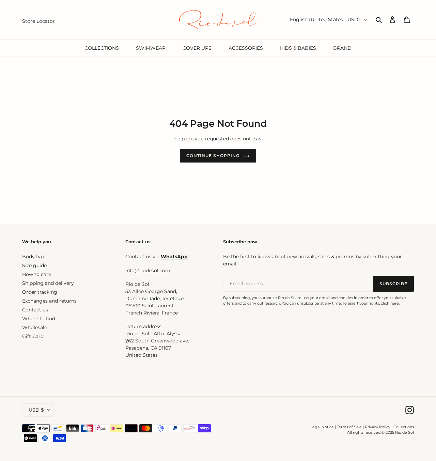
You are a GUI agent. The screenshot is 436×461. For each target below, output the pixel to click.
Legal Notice (322, 427)
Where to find (38, 319)
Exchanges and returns (49, 301)
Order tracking (39, 292)
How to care (36, 274)
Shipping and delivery (48, 283)
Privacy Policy (378, 427)
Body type (34, 256)
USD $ (36, 410)
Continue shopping (212, 155)
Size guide (34, 265)
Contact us (35, 310)
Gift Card (33, 336)
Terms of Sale (349, 427)
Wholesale (34, 327)
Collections (403, 427)
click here (390, 303)
